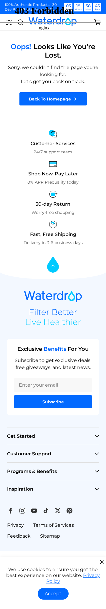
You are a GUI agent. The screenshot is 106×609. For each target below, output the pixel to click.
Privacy (15, 525)
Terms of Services (53, 525)
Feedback (19, 536)
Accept (53, 593)
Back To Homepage (50, 99)
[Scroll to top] (53, 264)
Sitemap (50, 536)
